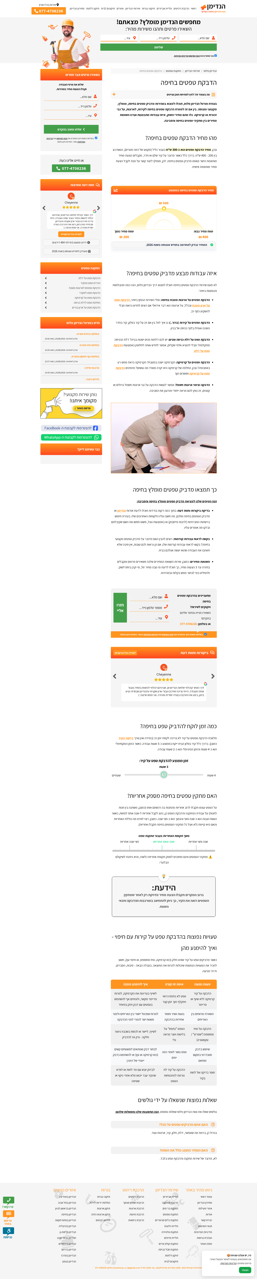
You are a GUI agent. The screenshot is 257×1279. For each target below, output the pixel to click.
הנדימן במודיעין (67, 1197)
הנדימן (121, 511)
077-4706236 (188, 624)
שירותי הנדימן (132, 8)
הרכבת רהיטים (181, 8)
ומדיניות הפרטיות (181, 56)
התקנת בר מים (170, 1208)
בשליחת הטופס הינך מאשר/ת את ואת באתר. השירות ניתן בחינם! (162, 634)
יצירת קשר (206, 1220)
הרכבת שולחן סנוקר (133, 1203)
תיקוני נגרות (148, 8)
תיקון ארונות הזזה (100, 1214)
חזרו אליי (120, 607)
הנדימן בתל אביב (67, 1203)
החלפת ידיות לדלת (100, 1203)
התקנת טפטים (170, 1214)
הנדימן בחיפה (68, 1214)
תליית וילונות (171, 1226)
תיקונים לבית (108, 8)
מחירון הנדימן (77, 8)
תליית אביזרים (164, 8)
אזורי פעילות (205, 1208)
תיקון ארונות (103, 1208)
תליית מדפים (171, 1238)
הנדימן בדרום (69, 1249)
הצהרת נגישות (204, 1238)
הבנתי (245, 1270)
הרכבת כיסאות (136, 1220)
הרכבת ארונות (136, 1208)
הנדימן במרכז (68, 1255)
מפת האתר (206, 1244)
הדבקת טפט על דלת (89, 278)
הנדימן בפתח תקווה (65, 1220)
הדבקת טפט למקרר (89, 293)
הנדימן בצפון (69, 1261)
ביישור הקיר (126, 738)
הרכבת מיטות (137, 1214)
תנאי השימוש (194, 56)
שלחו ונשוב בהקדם (70, 129)
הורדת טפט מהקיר (90, 283)
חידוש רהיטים (103, 1220)
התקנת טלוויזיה (170, 1232)
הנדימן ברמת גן (68, 1232)
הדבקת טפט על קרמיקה (87, 298)
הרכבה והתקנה (170, 1203)
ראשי (193, 8)
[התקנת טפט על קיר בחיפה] (164, 472)
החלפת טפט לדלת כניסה (87, 302)
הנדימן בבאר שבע (66, 1238)
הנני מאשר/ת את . (194, 56)
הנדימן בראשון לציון (65, 1208)
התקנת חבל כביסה (168, 1249)
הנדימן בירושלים (67, 1244)
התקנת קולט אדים (168, 1244)
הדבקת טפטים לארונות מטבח (84, 288)
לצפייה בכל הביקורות (125, 652)
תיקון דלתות (92, 8)
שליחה (158, 47)
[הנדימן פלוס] (213, 8)
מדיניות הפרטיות (151, 634)
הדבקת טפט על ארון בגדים (86, 307)
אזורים (120, 8)
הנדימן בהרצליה (67, 1226)
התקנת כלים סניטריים (166, 1220)
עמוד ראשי (206, 1197)
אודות (209, 1214)
